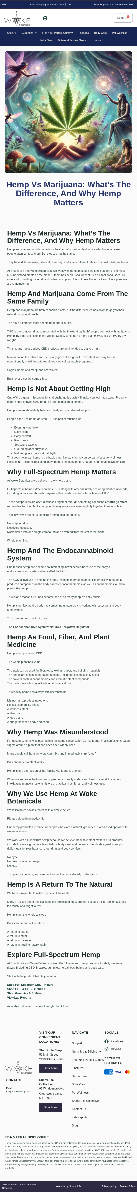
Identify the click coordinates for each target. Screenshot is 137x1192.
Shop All (11, 32)
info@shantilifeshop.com (18, 1091)
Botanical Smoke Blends (72, 40)
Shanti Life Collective (85, 1100)
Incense (96, 40)
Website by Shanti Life (68, 1186)
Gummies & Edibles (84, 1051)
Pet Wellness (119, 32)
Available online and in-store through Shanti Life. (38, 1006)
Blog (75, 1125)
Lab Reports (79, 1117)
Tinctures (83, 32)
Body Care (100, 32)
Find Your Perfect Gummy (57, 32)
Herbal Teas (46, 40)
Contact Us (79, 1109)
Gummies (27, 32)
